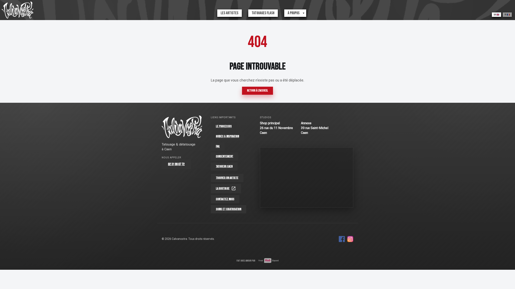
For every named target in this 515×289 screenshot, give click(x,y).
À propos (294, 13)
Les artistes (229, 13)
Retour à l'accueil (257, 91)
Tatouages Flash (263, 13)
